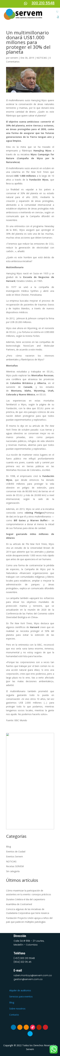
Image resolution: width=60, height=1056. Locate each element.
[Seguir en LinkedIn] (13, 1027)
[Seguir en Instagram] (26, 1027)
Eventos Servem (14, 856)
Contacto (14, 1014)
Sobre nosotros (17, 1008)
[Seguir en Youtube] (39, 1027)
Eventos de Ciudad (15, 851)
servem (14, 57)
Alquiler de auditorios (20, 990)
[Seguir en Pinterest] (45, 1027)
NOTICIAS (41, 57)
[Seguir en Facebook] (19, 1027)
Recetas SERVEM (15, 866)
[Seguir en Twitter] (30, 1033)
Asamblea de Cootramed (19, 904)
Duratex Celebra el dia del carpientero (25, 899)
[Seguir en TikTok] (32, 1027)
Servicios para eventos (21, 996)
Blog (8, 846)
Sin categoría (13, 871)
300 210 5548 (43, 2)
